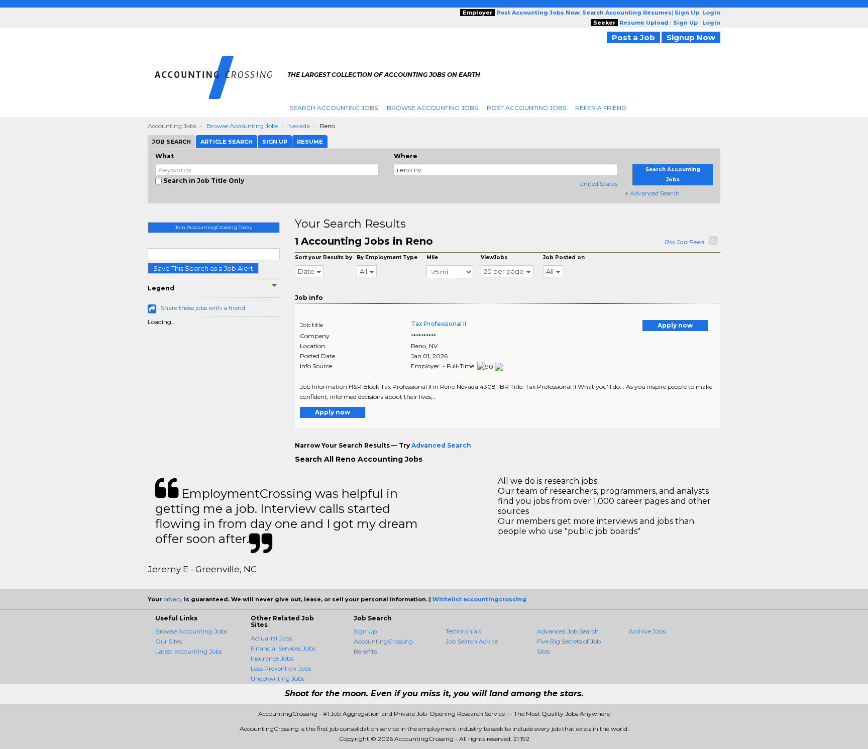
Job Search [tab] (171, 141)
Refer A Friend (600, 108)
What (164, 156)
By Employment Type (387, 257)
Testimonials (463, 631)
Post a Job (633, 37)
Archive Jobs (647, 631)
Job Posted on (564, 257)
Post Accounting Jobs (526, 108)
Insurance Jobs (272, 658)
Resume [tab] (310, 141)
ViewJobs (494, 257)
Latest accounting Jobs (188, 651)
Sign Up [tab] (274, 141)
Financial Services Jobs (283, 648)
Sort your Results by (323, 257)
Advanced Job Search (568, 631)
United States (598, 183)
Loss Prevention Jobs (281, 668)
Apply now (675, 325)
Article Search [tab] (226, 141)
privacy (172, 599)
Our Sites (168, 641)
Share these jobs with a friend (203, 307)
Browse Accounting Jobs (432, 108)
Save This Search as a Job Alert (203, 268)
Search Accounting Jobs (334, 108)
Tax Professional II (438, 324)
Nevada (299, 126)
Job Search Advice (472, 641)
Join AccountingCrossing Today (213, 227)
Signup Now (691, 37)
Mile (432, 257)
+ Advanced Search (652, 193)
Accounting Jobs (172, 126)
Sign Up (365, 631)
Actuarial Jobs (271, 638)
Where (405, 156)
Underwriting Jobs (277, 678)
